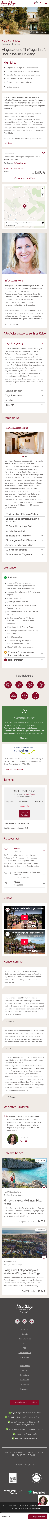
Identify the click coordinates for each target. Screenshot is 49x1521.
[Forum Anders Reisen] (13, 1478)
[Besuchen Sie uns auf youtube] (31, 1321)
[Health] (41, 685)
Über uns (24, 1330)
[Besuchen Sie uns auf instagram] (24, 1321)
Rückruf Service (25, 1339)
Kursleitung (24, 1375)
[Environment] (24, 696)
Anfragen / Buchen (37, 1517)
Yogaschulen (25, 1366)
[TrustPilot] (36, 1492)
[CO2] (19, 685)
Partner (25, 1370)
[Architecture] (8, 685)
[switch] (44, 1188)
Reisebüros (24, 1380)
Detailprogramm (13, 87)
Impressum (24, 1389)
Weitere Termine (24, 814)
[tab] (23, 456)
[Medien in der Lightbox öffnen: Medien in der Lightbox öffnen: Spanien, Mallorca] (24, 443)
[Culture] (13, 696)
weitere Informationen (14, 770)
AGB (24, 1348)
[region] (24, 850)
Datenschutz (25, 1384)
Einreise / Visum (25, 1353)
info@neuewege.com (25, 1464)
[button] (46, 3)
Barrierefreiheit (25, 1357)
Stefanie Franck (29, 794)
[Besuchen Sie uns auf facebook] (17, 1321)
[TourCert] (36, 1478)
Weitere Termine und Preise (24, 178)
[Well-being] (35, 696)
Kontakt (25, 1334)
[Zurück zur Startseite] (8, 3)
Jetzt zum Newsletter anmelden (24, 1402)
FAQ (24, 1343)
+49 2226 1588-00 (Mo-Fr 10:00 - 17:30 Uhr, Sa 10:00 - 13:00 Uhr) (24, 1454)
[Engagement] (30, 685)
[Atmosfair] (13, 1492)
